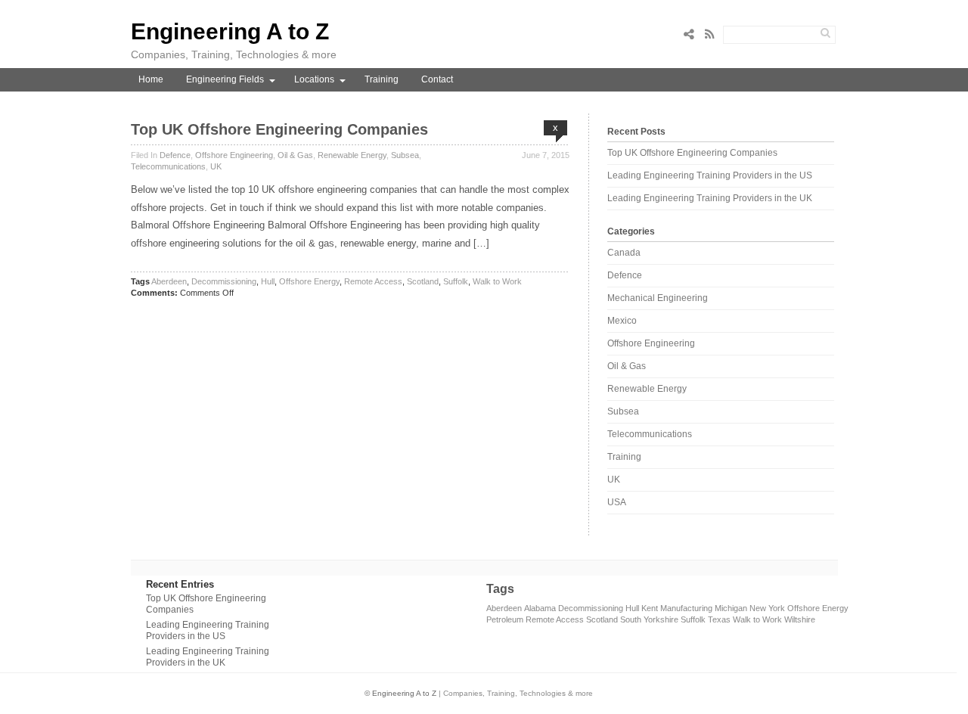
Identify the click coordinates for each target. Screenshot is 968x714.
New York (767, 608)
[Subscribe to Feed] (714, 34)
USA (616, 502)
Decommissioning (223, 281)
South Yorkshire (649, 619)
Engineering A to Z (230, 31)
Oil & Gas (295, 155)
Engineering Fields (225, 79)
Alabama (540, 608)
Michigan (731, 608)
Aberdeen (169, 281)
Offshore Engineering (234, 155)
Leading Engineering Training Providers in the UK (709, 198)
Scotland (423, 281)
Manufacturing (686, 608)
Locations (314, 79)
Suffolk (455, 281)
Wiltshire (799, 619)
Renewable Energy (352, 155)
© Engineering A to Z (400, 693)
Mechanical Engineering (657, 298)
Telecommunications (168, 166)
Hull (268, 281)
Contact (437, 79)
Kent (649, 608)
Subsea (405, 155)
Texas (719, 619)
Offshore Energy (309, 281)
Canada (624, 252)
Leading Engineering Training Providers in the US (709, 175)
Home (150, 79)
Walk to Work (497, 281)
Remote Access (373, 281)
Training (382, 79)
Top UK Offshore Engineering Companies (279, 129)
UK (216, 166)
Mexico (622, 320)
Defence (175, 155)
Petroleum (504, 619)
